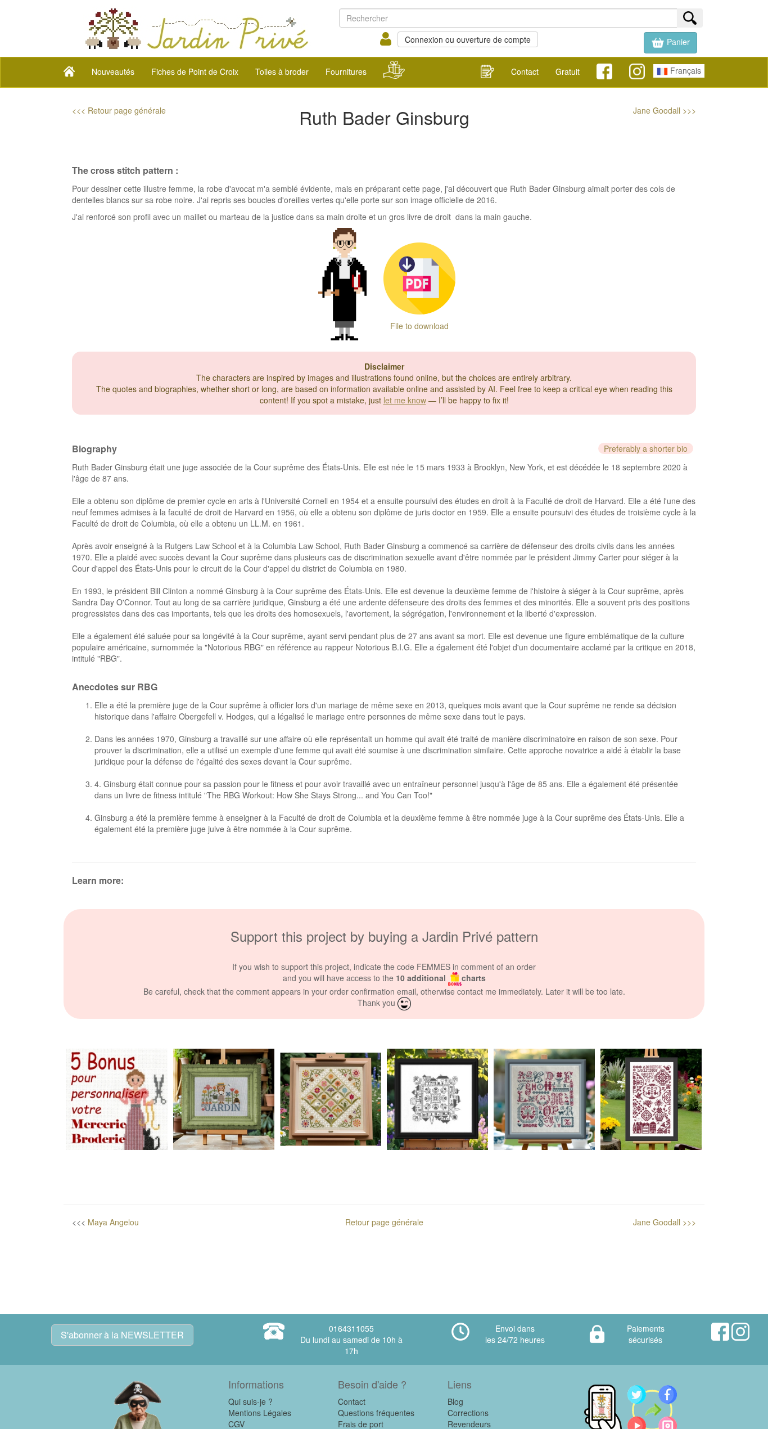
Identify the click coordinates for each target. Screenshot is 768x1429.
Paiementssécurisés (646, 1334)
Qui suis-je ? (250, 1401)
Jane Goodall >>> (664, 110)
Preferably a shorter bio (646, 448)
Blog (455, 1401)
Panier (677, 41)
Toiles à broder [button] (282, 71)
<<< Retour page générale (119, 110)
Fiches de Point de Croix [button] (194, 71)
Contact (525, 71)
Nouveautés (113, 71)
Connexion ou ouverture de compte (468, 39)
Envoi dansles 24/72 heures (515, 1334)
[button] (670, 42)
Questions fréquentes (376, 1412)
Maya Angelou (113, 1222)
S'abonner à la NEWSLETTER (122, 1334)
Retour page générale (384, 1222)
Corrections (468, 1412)
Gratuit (567, 71)
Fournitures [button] (346, 71)
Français (684, 70)
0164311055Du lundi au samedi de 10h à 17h (351, 1339)
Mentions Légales (259, 1412)
